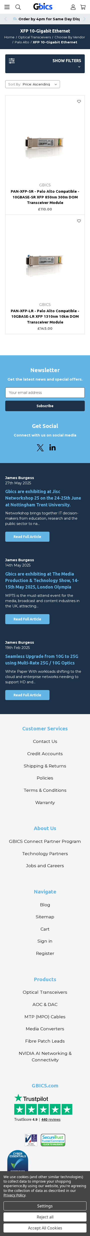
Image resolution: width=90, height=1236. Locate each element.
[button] (45, 63)
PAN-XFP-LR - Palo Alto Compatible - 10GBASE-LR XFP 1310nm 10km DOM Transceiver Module (45, 316)
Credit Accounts (45, 753)
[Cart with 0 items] (82, 7)
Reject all (45, 1217)
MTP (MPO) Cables (45, 1016)
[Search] (18, 7)
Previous (5, 19)
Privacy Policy (14, 1195)
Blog (45, 904)
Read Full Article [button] (27, 537)
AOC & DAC (45, 1004)
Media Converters (45, 1028)
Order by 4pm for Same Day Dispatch (54, 19)
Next (85, 19)
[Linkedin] (52, 447)
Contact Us (45, 741)
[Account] (73, 7)
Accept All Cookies (45, 1228)
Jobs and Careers (45, 865)
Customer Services (45, 728)
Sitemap (45, 916)
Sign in (45, 941)
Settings (45, 1206)
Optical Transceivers (45, 992)
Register (45, 953)
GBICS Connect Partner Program (45, 841)
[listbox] (41, 84)
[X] (40, 447)
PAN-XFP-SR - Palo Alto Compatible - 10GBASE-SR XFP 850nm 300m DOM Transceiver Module (45, 197)
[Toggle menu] (7, 7)
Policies (45, 777)
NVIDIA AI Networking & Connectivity (45, 1056)
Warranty (45, 802)
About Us (45, 828)
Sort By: (14, 84)
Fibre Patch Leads (45, 1041)
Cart (45, 929)
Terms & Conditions (45, 790)
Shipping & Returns (45, 765)
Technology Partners (45, 853)
